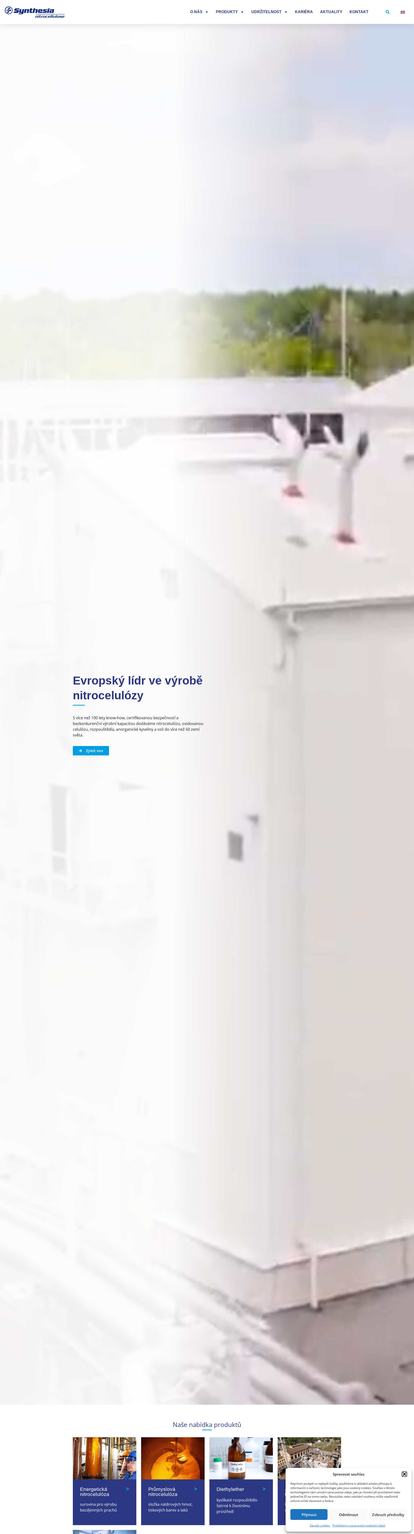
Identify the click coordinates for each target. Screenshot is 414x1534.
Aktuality (331, 12)
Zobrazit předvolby (388, 1514)
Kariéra (304, 12)
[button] (404, 1474)
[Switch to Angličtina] (402, 12)
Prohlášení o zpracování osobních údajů (359, 1525)
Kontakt (359, 12)
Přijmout (309, 1514)
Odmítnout (348, 1514)
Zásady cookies (320, 1525)
